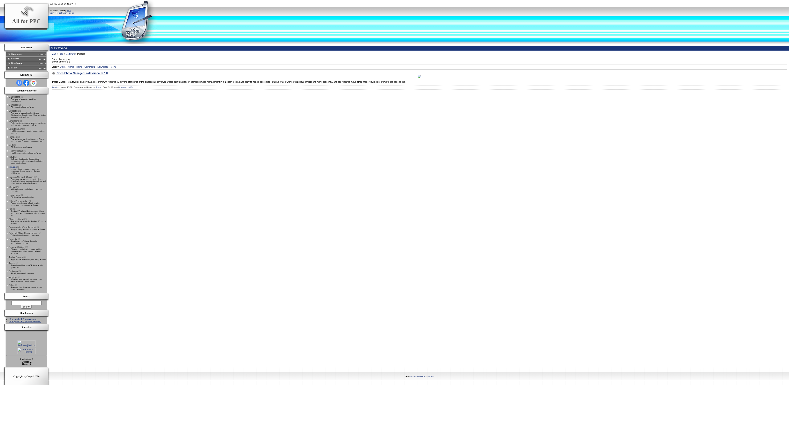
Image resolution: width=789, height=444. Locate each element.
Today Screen (16, 257)
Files (61, 54)
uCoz (431, 376)
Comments (89, 67)
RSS (69, 10)
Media (12, 187)
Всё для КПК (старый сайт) (23, 319)
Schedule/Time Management (23, 233)
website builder (417, 376)
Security (13, 239)
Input (11, 157)
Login (71, 13)
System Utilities (16, 247)
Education (14, 111)
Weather (13, 277)
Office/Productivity (18, 201)
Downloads (102, 67)
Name (71, 67)
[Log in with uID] (19, 83)
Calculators (14, 97)
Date (62, 67)
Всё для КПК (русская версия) (25, 321)
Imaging (13, 167)
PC (10, 209)
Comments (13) (126, 87)
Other (12, 285)
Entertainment (16, 129)
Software (70, 54)
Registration (61, 13)
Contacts (13, 105)
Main (52, 13)
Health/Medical (16, 151)
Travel (12, 263)
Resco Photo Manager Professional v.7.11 (82, 73)
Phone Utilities (16, 219)
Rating (79, 67)
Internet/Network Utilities (21, 177)
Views (114, 67)
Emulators (14, 121)
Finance (13, 137)
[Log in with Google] (33, 83)
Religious (13, 271)
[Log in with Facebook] (26, 83)
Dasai (98, 87)
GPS (11, 145)
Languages (14, 195)
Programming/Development (22, 227)
